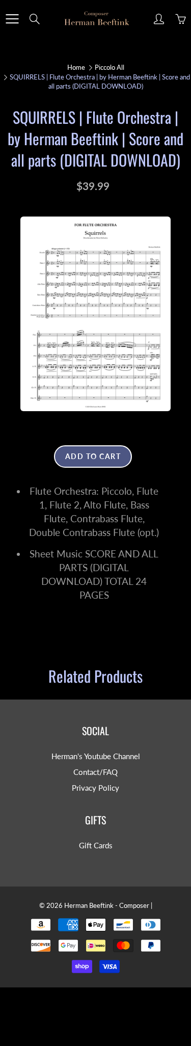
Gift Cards (96, 845)
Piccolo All (109, 67)
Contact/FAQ (95, 772)
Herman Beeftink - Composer (106, 905)
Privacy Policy (95, 788)
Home (76, 67)
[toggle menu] (12, 18)
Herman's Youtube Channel (95, 756)
